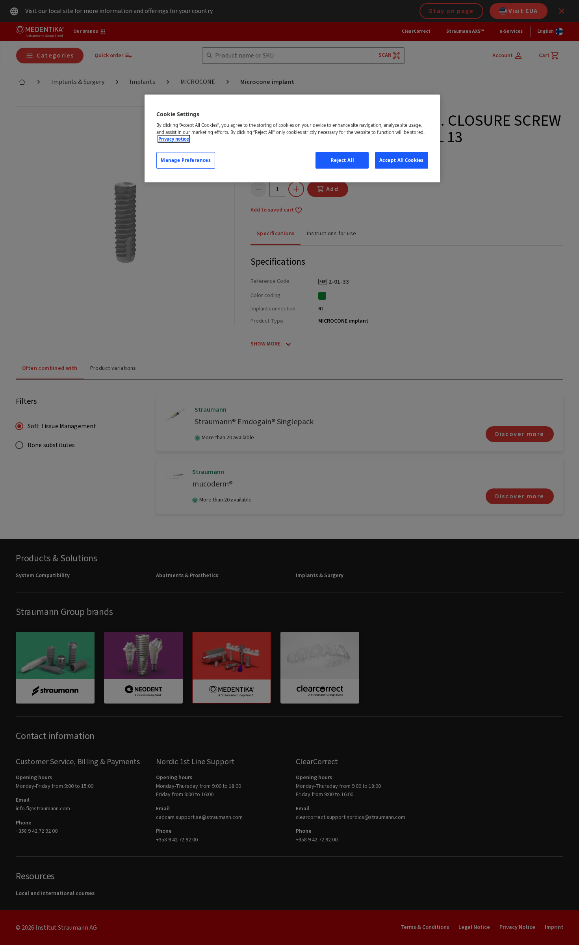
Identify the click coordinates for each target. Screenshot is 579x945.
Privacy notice (173, 139)
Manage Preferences (186, 160)
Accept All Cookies (401, 160)
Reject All (342, 160)
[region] (292, 138)
